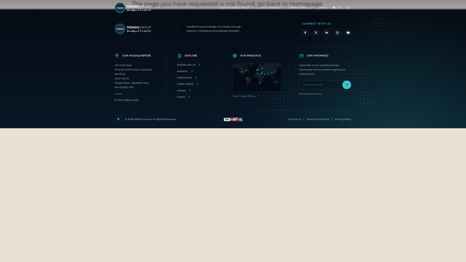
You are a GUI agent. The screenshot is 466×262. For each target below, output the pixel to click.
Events (181, 97)
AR (339, 7)
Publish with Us (186, 64)
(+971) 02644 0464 (127, 100)
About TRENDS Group (234, 7)
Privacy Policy (343, 119)
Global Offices (185, 84)
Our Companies (269, 7)
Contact (322, 7)
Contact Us (294, 119)
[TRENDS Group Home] (134, 8)
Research (182, 71)
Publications (184, 77)
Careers (181, 90)
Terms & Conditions (318, 119)
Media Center (298, 7)
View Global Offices (243, 96)
